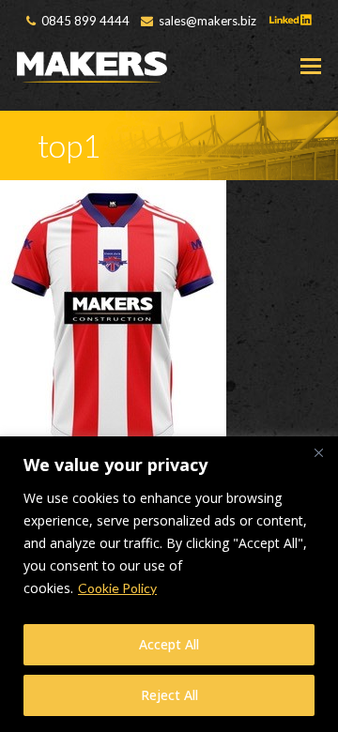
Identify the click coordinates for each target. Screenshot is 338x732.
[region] (169, 584)
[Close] (318, 452)
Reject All (169, 695)
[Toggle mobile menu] (310, 66)
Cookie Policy (117, 588)
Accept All (169, 644)
